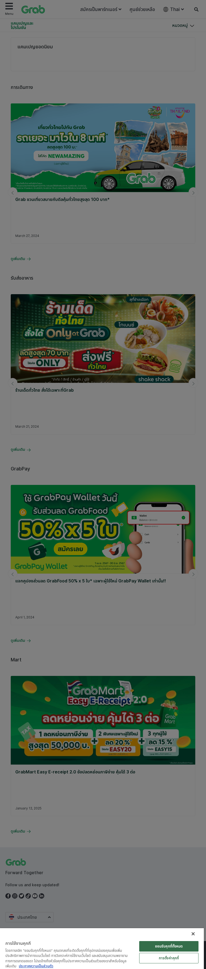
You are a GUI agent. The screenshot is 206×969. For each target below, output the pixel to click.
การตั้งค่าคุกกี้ (169, 958)
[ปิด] (193, 933)
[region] (102, 948)
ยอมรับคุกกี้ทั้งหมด (169, 946)
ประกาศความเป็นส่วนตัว (36, 966)
